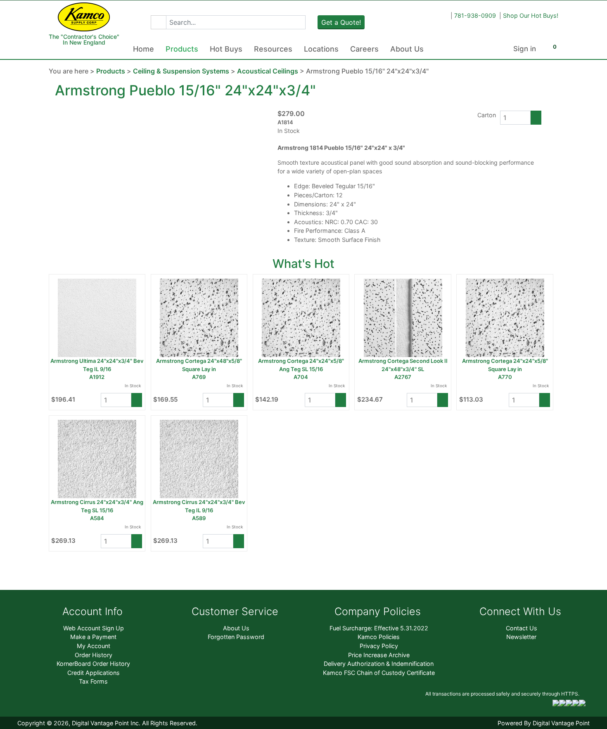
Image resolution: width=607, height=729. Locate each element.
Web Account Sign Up (93, 628)
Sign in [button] (524, 49)
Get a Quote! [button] (341, 22)
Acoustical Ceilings (267, 71)
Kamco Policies (379, 636)
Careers (364, 49)
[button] (158, 22)
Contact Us (521, 628)
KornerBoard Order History (93, 663)
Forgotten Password (236, 636)
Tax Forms (93, 681)
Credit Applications (93, 672)
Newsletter (521, 636)
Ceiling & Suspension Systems (181, 71)
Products (182, 49)
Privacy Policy (379, 645)
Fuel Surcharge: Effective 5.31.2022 (379, 628)
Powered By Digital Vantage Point (544, 723)
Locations (321, 49)
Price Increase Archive (379, 654)
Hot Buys (226, 49)
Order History (93, 654)
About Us (407, 49)
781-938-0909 (475, 15)
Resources (273, 49)
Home (143, 49)
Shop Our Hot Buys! (530, 15)
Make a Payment (93, 636)
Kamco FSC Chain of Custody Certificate (379, 672)
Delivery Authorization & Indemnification (379, 663)
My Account (93, 645)
